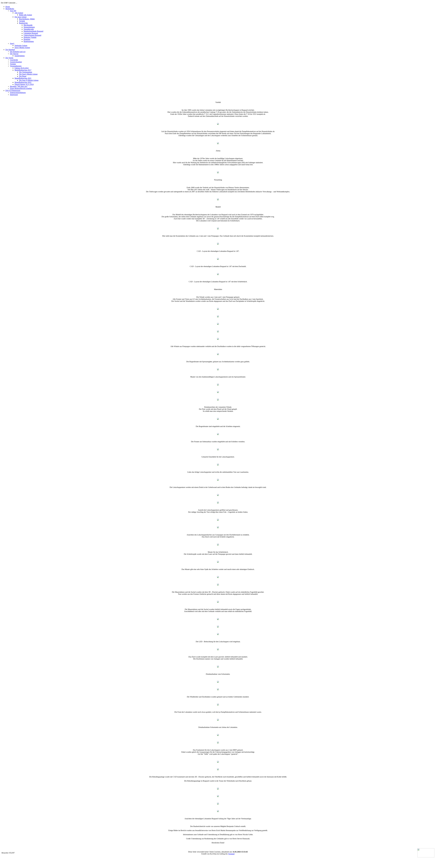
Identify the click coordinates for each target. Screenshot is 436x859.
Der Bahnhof (10, 50)
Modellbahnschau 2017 (23, 70)
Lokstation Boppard (31, 33)
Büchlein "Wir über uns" (19, 86)
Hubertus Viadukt (30, 37)
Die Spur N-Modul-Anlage (28, 80)
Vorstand (231, 854)
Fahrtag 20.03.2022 (22, 68)
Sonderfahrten (20, 56)
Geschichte (14, 60)
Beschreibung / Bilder (27, 19)
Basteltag (27, 39)
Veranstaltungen (15, 66)
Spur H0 (13, 11)
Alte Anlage (19, 13)
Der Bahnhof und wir (17, 52)
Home (7, 7)
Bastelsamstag (29, 41)
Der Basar (22, 76)
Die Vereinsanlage (25, 72)
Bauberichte (23, 23)
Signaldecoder (29, 29)
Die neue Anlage (21, 17)
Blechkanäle (28, 25)
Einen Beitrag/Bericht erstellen (21, 88)
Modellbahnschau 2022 (23, 82)
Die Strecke (14, 54)
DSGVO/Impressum (12, 90)
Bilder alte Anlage (25, 15)
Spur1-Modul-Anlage (22, 48)
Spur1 (12, 43)
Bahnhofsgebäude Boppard (33, 31)
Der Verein (9, 58)
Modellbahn (9, 9)
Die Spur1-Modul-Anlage (28, 74)
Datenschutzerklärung (18, 93)
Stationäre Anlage (21, 45)
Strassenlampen (29, 27)
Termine (13, 64)
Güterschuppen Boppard (32, 35)
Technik (22, 21)
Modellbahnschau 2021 (23, 78)
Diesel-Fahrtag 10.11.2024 (24, 84)
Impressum (14, 95)
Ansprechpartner (16, 62)
